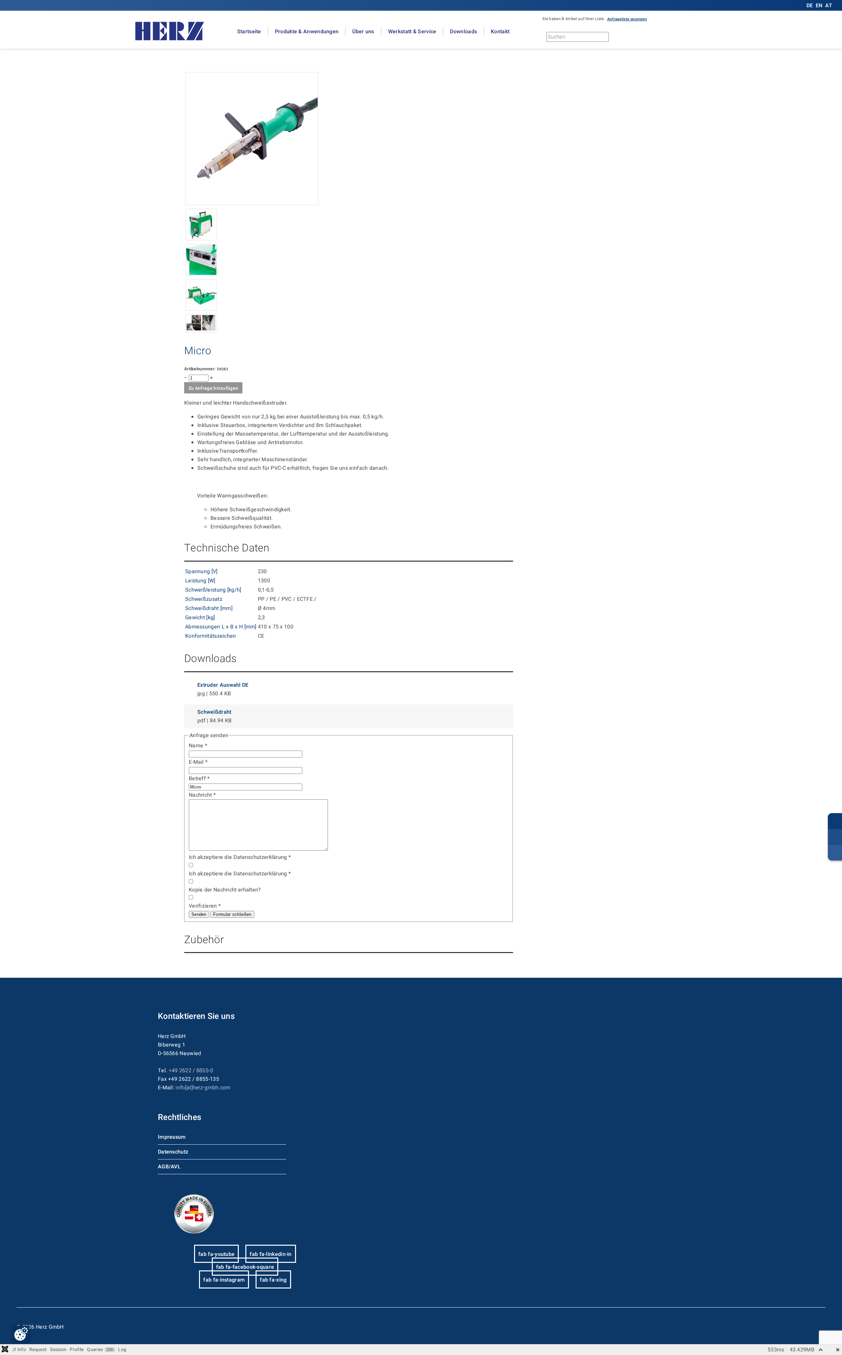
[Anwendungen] (201, 331)
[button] (627, 19)
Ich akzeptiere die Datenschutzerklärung (240, 857)
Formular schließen (232, 914)
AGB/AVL (169, 1167)
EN (819, 6)
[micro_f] (252, 203)
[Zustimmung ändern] (21, 1334)
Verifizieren (205, 906)
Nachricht (202, 795)
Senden (199, 914)
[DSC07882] (201, 274)
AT (828, 6)
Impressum (172, 1137)
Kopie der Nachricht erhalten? (225, 890)
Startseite (249, 32)
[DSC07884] (201, 309)
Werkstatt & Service (412, 32)
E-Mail (198, 762)
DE (810, 6)
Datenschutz (173, 1152)
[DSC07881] (201, 239)
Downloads (463, 32)
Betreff (199, 779)
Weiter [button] (638, 38)
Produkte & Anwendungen (307, 32)
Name (198, 746)
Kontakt (500, 32)
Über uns (363, 32)
